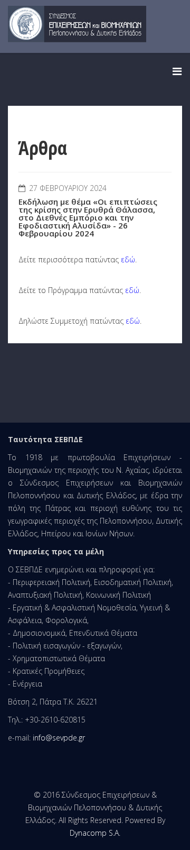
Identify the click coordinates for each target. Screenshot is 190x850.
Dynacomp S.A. (95, 833)
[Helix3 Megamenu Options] (177, 71)
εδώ (128, 259)
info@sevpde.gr (59, 738)
